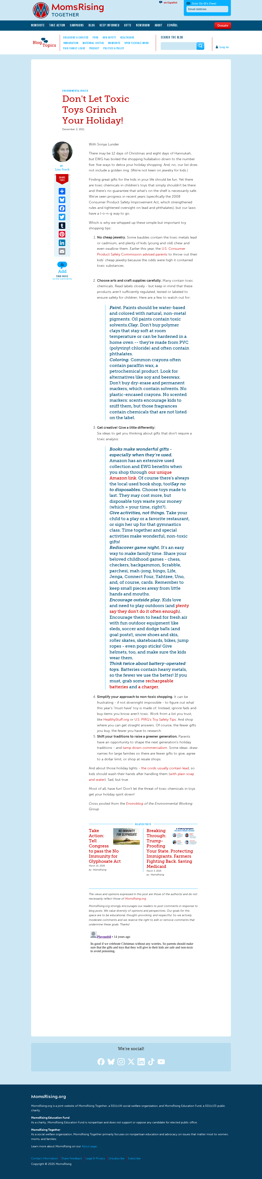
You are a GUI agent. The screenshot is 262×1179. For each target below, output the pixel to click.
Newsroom (143, 25)
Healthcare (127, 37)
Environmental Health (75, 90)
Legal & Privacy (95, 1158)
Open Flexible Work (137, 43)
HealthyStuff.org (116, 719)
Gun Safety (109, 37)
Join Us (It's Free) (204, 3)
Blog (92, 25)
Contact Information (44, 1158)
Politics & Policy (113, 48)
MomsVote (38, 25)
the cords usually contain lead (165, 768)
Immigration (71, 43)
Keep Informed (110, 25)
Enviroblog (135, 803)
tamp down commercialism (145, 748)
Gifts (127, 25)
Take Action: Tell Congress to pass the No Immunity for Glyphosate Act (105, 846)
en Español (170, 2)
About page (89, 1146)
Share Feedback (71, 1158)
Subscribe (134, 1158)
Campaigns (77, 25)
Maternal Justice (93, 43)
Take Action (57, 25)
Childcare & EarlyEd (76, 37)
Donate (222, 25)
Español (172, 25)
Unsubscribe (116, 1158)
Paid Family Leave (74, 48)
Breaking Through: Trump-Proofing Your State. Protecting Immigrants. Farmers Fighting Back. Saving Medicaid (170, 848)
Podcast (94, 48)
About (159, 25)
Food (96, 37)
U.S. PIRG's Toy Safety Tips (155, 719)
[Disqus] (143, 981)
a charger (148, 686)
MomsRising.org (71, 10)
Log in (224, 47)
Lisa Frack (62, 169)
